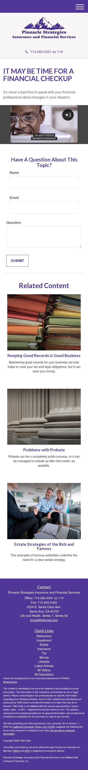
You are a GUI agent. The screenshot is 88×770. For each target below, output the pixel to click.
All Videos (44, 670)
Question (13, 222)
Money (44, 657)
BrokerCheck (10, 681)
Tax (44, 653)
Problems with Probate (44, 449)
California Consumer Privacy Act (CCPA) (34, 726)
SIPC (27, 750)
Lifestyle (44, 661)
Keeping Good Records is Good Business (44, 355)
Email (14, 197)
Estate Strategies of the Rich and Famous (44, 546)
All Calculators (44, 674)
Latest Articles (44, 666)
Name (14, 172)
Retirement (44, 636)
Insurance (44, 649)
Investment (44, 640)
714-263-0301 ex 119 (46, 51)
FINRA (15, 750)
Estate (44, 644)
